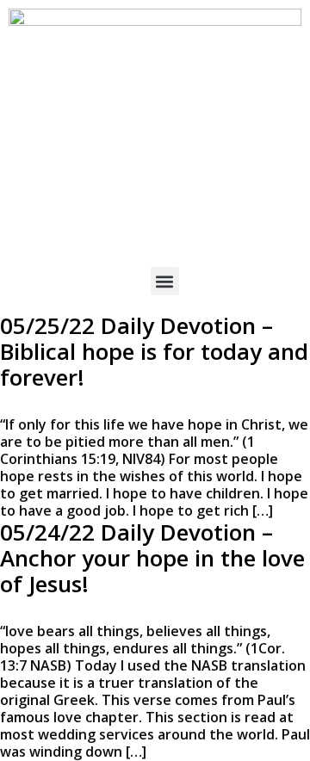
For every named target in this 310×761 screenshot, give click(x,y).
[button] (165, 281)
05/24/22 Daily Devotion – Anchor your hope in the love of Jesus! (152, 558)
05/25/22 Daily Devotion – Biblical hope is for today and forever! (154, 351)
